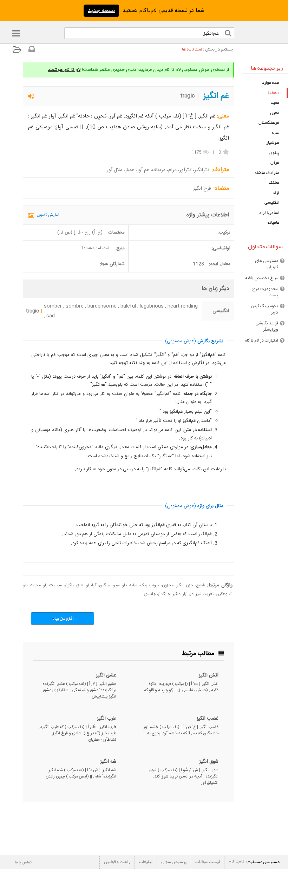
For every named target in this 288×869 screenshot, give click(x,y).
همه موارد (270, 82)
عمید (274, 102)
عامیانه (273, 222)
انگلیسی (271, 202)
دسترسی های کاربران (266, 264)
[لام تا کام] (31, 50)
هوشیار (272, 142)
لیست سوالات (207, 861)
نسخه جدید (101, 10)
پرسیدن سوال (173, 861)
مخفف (274, 182)
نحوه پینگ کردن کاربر (264, 309)
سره (275, 132)
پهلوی (274, 152)
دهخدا (273, 92)
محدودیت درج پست (265, 292)
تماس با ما (23, 862)
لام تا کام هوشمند (64, 70)
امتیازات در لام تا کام (261, 340)
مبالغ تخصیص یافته (261, 278)
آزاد (276, 192)
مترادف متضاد (266, 172)
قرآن (274, 162)
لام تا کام (236, 861)
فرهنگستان (268, 122)
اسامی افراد (269, 212)
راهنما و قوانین (117, 861)
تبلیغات (145, 861)
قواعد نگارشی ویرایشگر (266, 326)
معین (274, 112)
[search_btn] (61, 34)
